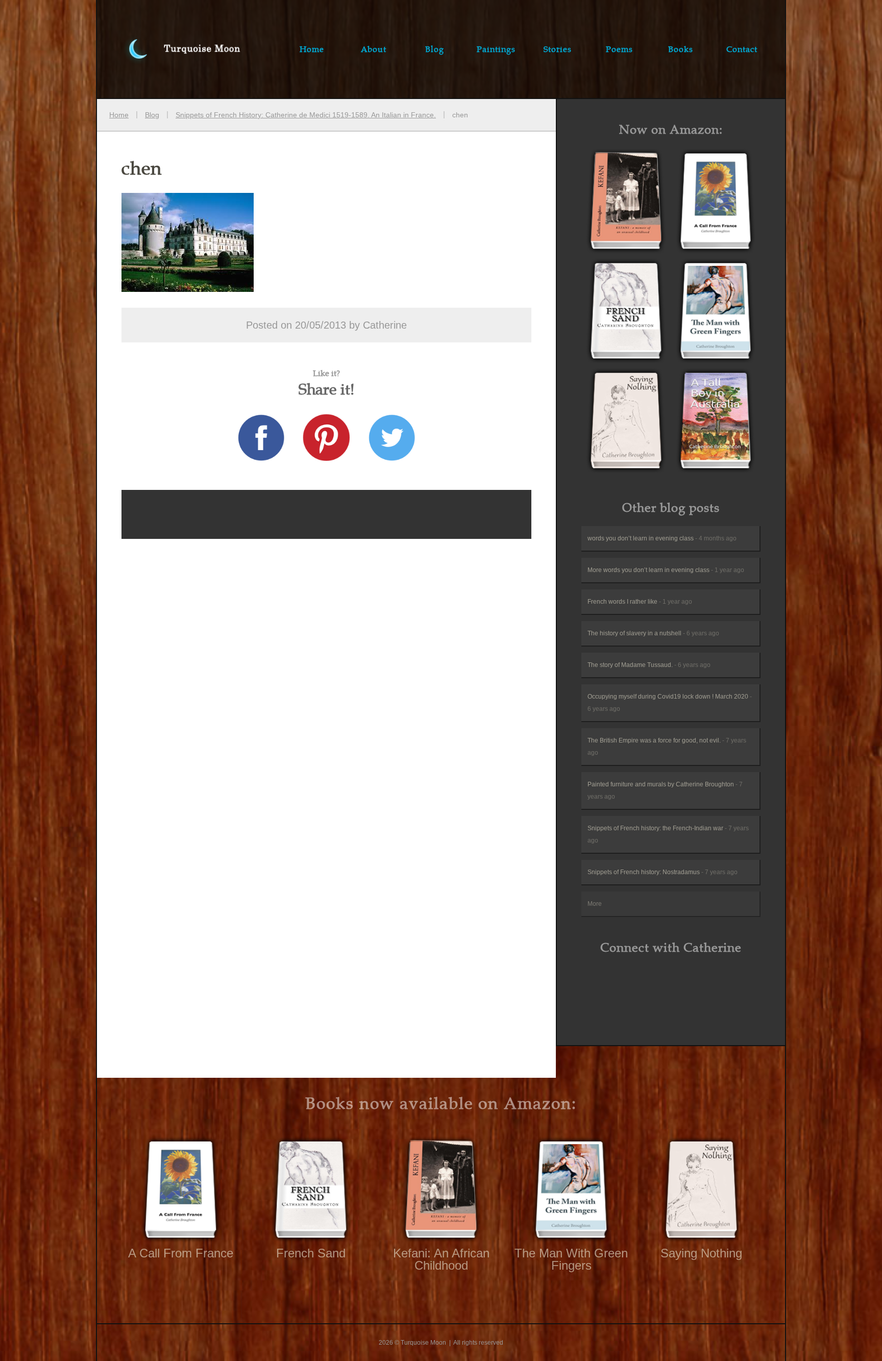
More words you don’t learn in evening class (665, 570)
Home (312, 49)
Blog (434, 49)
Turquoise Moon (173, 49)
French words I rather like (639, 601)
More (594, 903)
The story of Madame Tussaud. (648, 665)
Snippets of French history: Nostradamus (662, 872)
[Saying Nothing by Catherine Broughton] (626, 422)
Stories (558, 49)
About (373, 49)
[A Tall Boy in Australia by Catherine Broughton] (716, 422)
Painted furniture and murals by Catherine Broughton (665, 790)
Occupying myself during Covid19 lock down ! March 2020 (669, 702)
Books (680, 49)
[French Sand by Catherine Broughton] (626, 312)
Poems (619, 49)
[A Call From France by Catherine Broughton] (626, 203)
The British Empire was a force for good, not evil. (666, 746)
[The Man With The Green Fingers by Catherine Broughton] (716, 312)
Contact (741, 49)
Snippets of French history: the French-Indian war (668, 834)
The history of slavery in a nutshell (653, 633)
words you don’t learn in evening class (662, 538)
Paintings (496, 49)
